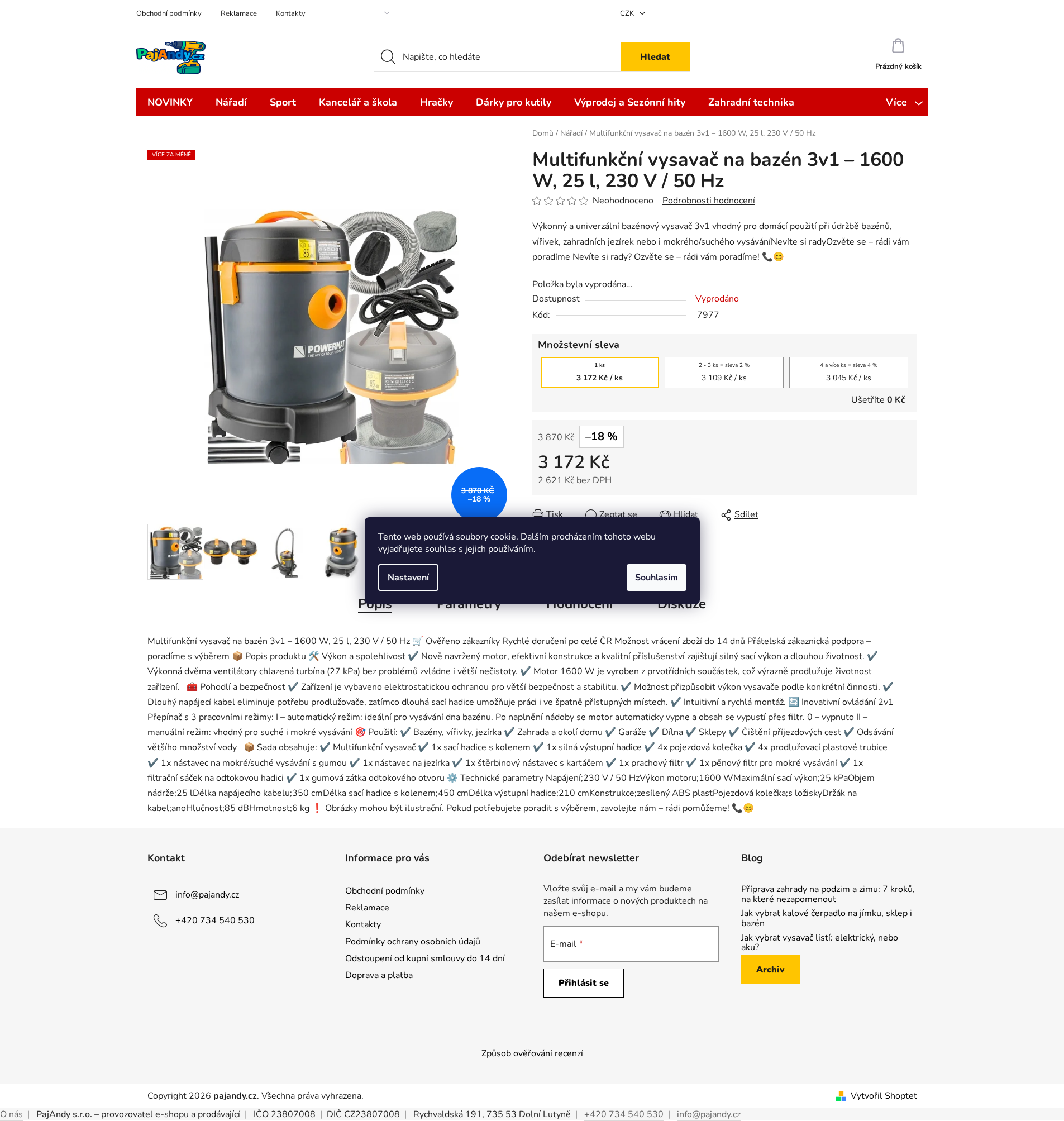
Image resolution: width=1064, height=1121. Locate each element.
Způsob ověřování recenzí (532, 1053)
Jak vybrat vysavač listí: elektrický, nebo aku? (819, 943)
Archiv (770, 969)
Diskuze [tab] (681, 604)
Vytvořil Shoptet (884, 1096)
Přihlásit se (584, 983)
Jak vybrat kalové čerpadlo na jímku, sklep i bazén (826, 918)
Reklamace (239, 13)
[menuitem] (170, 102)
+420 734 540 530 (215, 920)
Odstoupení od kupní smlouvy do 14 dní (425, 958)
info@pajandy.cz (207, 895)
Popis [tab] (375, 604)
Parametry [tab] (469, 604)
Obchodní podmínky (169, 13)
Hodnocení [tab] (579, 604)
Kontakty (291, 13)
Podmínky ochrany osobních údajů (412, 942)
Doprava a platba (379, 975)
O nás (11, 1114)
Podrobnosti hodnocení (708, 200)
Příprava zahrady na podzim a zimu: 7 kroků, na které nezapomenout (828, 894)
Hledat (655, 57)
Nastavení (408, 577)
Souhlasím (656, 577)
